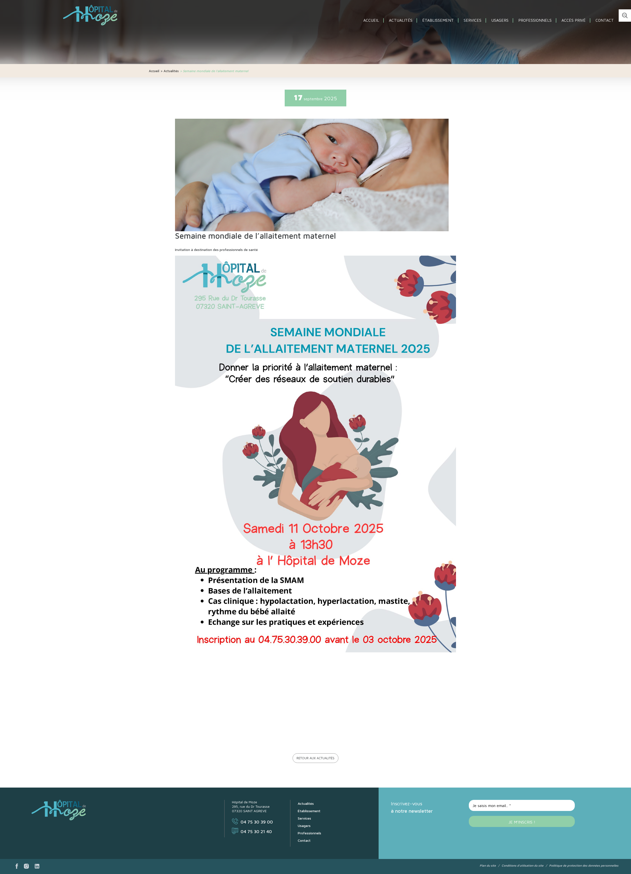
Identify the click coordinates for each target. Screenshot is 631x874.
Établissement (438, 20)
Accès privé (573, 20)
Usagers (499, 20)
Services (472, 20)
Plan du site (488, 865)
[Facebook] (17, 866)
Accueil (371, 20)
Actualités (400, 20)
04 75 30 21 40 (256, 831)
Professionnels (535, 20)
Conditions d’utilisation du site (522, 865)
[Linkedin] (37, 866)
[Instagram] (26, 866)
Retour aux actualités (315, 758)
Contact (605, 20)
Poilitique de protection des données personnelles (583, 865)
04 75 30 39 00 (257, 822)
